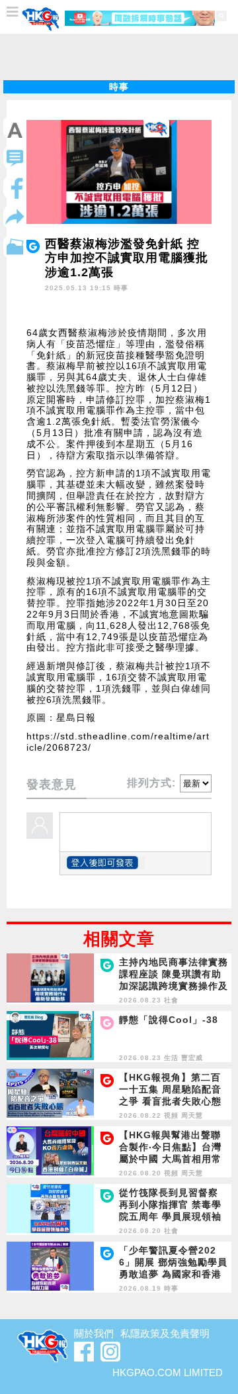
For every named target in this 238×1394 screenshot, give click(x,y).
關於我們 (94, 1333)
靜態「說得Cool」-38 (168, 1019)
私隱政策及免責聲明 (165, 1333)
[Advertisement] (119, 57)
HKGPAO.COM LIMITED (167, 1372)
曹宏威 (192, 1057)
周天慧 (192, 1115)
